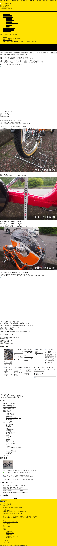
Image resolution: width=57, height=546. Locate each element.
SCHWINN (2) (9, 453)
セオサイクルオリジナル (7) (13, 447)
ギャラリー (6, 525)
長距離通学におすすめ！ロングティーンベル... (15, 489)
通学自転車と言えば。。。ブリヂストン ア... (15, 490)
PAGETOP (2, 501)
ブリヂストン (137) (11, 441)
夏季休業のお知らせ (39, 353)
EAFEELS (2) (9, 452)
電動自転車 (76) (10, 416)
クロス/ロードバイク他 (12, 23)
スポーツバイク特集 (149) (9, 407)
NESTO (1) (9, 431)
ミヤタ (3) (8, 449)
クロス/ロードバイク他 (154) (13, 418)
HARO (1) (8, 428)
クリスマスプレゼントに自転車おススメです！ (8, 363)
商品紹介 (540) (7, 411)
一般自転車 (9, 19)
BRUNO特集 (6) (7, 410)
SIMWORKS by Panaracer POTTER (28, 373)
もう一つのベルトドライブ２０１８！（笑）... (15, 485)
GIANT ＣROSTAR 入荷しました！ (8, 374)
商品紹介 (22, 54)
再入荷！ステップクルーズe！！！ (18, 374)
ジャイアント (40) (10, 443)
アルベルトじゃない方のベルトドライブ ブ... (15, 487)
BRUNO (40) (9, 433)
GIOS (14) (8, 436)
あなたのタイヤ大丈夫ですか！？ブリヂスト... (15, 492)
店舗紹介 (5, 528)
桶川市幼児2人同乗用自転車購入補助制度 (16, 325)
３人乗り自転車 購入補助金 (10, 522)
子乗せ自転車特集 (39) (9, 405)
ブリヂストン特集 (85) (9, 403)
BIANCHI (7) (9, 424)
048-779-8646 (5, 7)
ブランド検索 (6, 526)
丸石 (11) (8, 444)
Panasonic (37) (9, 446)
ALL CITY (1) (9, 425)
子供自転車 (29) (10, 419)
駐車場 (2, 331)
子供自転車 (9, 25)
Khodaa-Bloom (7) (10, 429)
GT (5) (7, 437)
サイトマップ (6, 542)
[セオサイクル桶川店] (6, 3)
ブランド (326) (7, 422)
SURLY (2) (8, 426)
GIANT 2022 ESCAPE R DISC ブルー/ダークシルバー (28, 358)
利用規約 (5, 540)
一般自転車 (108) (10, 413)
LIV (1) (8, 435)
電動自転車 (9, 22)
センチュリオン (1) (11, 451)
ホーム (5, 520)
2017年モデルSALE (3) (9, 408)
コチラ (11, 343)
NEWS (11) (6, 455)
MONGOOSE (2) (10, 432)
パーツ (8, 26)
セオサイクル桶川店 (11, 545)
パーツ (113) (9, 421)
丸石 (26, 54)
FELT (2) (8, 439)
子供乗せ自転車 (10, 20)
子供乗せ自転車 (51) (11, 414)
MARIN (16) (9, 440)
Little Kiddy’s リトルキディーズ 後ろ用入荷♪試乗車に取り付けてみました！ (49, 360)
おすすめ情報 (6, 523)
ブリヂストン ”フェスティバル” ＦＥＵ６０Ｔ (18, 358)
